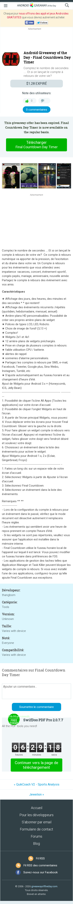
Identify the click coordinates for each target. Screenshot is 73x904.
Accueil (36, 808)
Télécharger (37, 144)
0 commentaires (36, 109)
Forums (36, 836)
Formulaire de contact (36, 829)
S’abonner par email (36, 822)
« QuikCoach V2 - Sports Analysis (36, 784)
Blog (36, 843)
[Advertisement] (36, 40)
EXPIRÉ (36, 83)
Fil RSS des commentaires (40, 865)
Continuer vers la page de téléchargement (36, 765)
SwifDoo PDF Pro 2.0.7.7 (43, 720)
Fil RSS (40, 858)
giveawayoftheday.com (44, 886)
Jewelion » (36, 794)
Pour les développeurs (36, 815)
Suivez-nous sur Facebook (40, 872)
